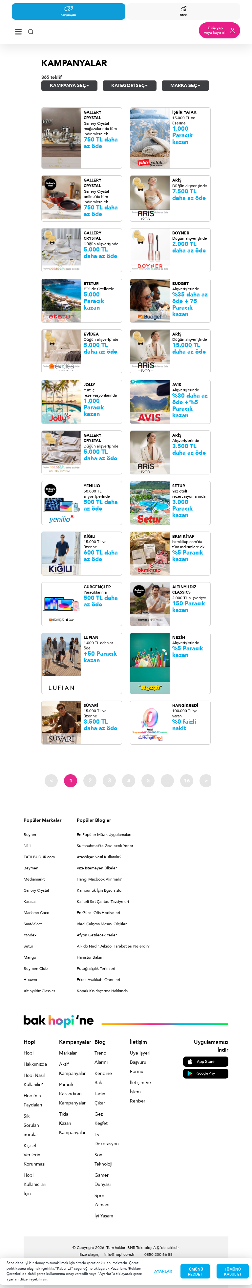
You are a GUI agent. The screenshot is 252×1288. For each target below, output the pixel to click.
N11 (27, 845)
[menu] (18, 30)
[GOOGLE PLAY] (205, 1073)
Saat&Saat (33, 924)
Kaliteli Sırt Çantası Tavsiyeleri (103, 901)
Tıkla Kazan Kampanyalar (69, 1123)
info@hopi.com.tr (119, 1254)
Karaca (29, 901)
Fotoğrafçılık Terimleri (96, 968)
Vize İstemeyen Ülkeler (97, 868)
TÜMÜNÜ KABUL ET (233, 1272)
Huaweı (30, 979)
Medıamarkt (34, 879)
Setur (28, 946)
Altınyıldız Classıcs (39, 990)
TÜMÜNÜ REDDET (195, 1272)
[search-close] (30, 30)
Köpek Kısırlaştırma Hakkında (102, 990)
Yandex (30, 935)
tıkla (50, 1268)
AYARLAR (163, 1271)
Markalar (68, 1053)
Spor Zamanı (101, 1200)
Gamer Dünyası (102, 1180)
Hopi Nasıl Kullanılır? (34, 1080)
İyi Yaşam (103, 1216)
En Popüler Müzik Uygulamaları (104, 834)
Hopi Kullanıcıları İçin (34, 1184)
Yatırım (183, 15)
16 (187, 780)
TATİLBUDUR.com (39, 857)
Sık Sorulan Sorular (31, 1125)
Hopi (28, 1053)
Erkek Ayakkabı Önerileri (98, 979)
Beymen (31, 868)
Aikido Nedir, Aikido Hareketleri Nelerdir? (113, 946)
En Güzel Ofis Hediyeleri (98, 912)
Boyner (30, 834)
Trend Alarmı (101, 1057)
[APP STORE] (205, 1061)
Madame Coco (36, 912)
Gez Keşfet (101, 1118)
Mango (30, 957)
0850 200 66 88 (158, 1254)
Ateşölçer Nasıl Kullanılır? (99, 857)
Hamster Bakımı (90, 957)
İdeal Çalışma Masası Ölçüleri (102, 924)
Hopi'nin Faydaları (33, 1100)
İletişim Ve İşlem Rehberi (140, 1092)
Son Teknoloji (103, 1159)
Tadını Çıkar (100, 1098)
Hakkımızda (34, 1064)
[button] (69, 85)
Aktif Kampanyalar (69, 1069)
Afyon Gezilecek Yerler (97, 935)
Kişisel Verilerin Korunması (34, 1155)
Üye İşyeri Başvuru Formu (140, 1062)
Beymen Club (36, 968)
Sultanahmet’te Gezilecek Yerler (105, 845)
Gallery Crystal (36, 890)
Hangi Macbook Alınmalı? (99, 879)
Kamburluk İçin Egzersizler (100, 890)
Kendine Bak (103, 1078)
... (167, 780)
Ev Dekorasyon (105, 1139)
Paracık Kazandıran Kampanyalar (69, 1093)
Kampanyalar (68, 15)
